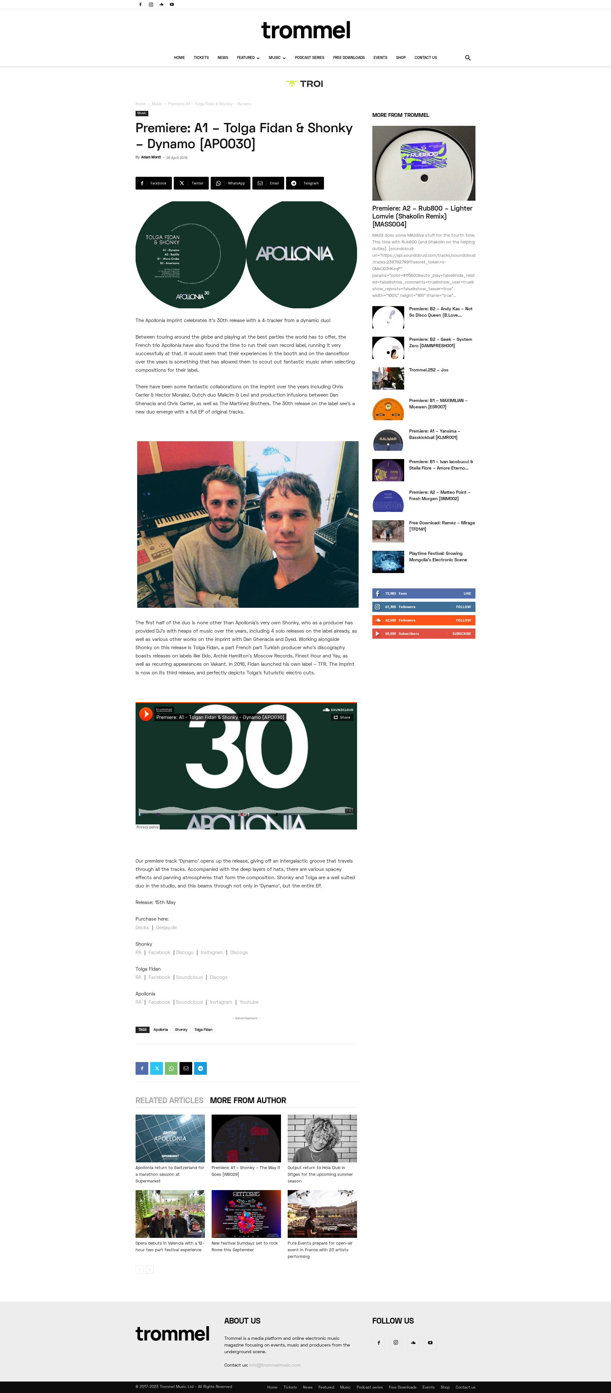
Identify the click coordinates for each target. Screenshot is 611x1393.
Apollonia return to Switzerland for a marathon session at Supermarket (170, 1174)
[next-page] (150, 1270)
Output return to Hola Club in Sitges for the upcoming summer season (320, 1174)
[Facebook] (140, 4)
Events (380, 58)
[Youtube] (172, 4)
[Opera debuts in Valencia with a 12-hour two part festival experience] (170, 1214)
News (223, 58)
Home (179, 58)
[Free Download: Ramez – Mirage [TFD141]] (388, 531)
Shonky (181, 1029)
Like (467, 593)
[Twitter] (156, 1068)
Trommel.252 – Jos (428, 370)
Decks (143, 928)
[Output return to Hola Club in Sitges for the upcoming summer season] (322, 1138)
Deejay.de (166, 928)
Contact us (426, 58)
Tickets (201, 58)
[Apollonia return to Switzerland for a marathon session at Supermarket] (170, 1138)
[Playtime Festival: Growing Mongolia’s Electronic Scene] (388, 562)
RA (138, 953)
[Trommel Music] (305, 30)
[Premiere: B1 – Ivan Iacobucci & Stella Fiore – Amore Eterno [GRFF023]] (388, 470)
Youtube (249, 1002)
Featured (246, 58)
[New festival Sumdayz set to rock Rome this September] (246, 1214)
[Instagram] (151, 4)
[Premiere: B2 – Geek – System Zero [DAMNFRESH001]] (388, 348)
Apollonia (161, 1029)
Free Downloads (349, 58)
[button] (467, 59)
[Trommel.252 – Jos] (388, 378)
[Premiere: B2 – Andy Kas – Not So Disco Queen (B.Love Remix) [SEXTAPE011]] (388, 317)
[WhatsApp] (171, 1068)
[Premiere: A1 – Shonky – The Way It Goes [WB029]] (246, 1138)
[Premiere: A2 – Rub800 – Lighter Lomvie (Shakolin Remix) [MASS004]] (423, 163)
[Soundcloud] (161, 4)
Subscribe (462, 633)
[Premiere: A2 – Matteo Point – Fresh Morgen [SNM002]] (388, 501)
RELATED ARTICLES (170, 1101)
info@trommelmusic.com (275, 1365)
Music (275, 58)
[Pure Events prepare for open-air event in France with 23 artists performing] (322, 1214)
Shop (401, 58)
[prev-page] (140, 1270)
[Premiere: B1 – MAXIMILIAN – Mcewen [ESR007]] (388, 409)
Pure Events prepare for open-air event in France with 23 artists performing (320, 1250)
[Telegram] (200, 1068)
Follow (463, 606)
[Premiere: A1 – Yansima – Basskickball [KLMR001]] (388, 439)
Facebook (160, 953)
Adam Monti (151, 157)
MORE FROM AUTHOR (248, 1101)
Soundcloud (189, 977)
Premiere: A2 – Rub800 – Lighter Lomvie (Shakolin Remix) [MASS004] (422, 217)
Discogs (185, 953)
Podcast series (309, 58)
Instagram (212, 953)
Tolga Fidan (203, 1029)
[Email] (185, 1068)
